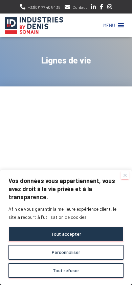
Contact (79, 7)
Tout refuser (66, 270)
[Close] (125, 175)
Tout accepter (66, 234)
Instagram (109, 8)
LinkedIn (93, 8)
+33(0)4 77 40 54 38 (44, 7)
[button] (109, 25)
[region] (66, 227)
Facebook (101, 8)
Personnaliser (66, 252)
